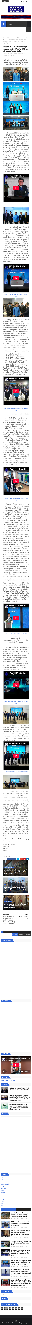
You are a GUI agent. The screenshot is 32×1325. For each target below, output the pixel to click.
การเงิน (3, 1193)
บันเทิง (2, 1190)
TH (7, 39)
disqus (21, 935)
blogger (14, 935)
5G (8, 38)
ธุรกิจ (2, 1180)
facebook (27, 935)
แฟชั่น (2, 1199)
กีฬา (2, 1195)
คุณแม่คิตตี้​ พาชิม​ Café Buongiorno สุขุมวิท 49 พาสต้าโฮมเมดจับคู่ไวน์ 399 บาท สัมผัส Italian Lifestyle (16, 871)
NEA (4, 39)
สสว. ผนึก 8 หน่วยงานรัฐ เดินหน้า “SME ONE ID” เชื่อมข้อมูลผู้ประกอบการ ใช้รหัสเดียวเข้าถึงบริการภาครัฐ (21, 1262)
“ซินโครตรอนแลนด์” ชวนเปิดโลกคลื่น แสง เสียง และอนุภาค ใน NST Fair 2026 (21, 1243)
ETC (3, 1294)
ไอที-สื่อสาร (21, 38)
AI (5, 884)
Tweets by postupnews (8, 1080)
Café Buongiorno (9, 867)
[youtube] (21, 1)
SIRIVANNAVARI (8, 901)
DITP (26, 38)
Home (4, 38)
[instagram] (29, 1)
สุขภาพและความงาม (6, 1197)
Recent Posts (8, 1210)
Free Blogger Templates (23, 1323)
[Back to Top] (16, 1321)
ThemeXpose (12, 1323)
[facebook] (24, 1)
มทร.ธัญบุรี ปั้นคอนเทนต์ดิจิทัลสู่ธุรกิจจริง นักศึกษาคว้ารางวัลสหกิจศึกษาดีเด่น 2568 (19, 1089)
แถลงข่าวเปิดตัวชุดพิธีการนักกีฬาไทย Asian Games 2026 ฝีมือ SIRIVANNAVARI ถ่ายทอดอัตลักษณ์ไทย (15, 906)
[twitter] (26, 1)
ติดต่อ (2, 1205)
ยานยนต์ (3, 1186)
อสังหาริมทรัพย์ (5, 1184)
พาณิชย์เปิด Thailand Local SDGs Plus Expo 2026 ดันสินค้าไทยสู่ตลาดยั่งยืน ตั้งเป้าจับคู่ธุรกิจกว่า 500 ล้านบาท (21, 1252)
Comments (23, 1210)
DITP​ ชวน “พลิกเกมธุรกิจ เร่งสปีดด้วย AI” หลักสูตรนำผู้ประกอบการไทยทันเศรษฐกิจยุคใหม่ (15, 889)
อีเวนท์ (2, 1182)
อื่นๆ (2, 1203)
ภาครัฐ (2, 1201)
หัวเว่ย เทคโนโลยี (14, 38)
